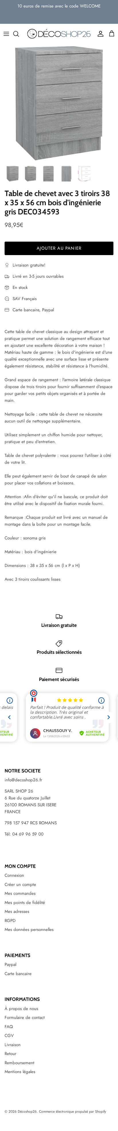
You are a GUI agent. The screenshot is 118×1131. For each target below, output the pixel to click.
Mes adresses (17, 911)
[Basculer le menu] (6, 34)
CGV (9, 1035)
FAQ (9, 1027)
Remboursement (19, 1063)
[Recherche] (19, 34)
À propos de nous (21, 1008)
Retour (10, 1053)
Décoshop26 (27, 1111)
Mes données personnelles (29, 929)
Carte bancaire (18, 973)
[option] (59, 103)
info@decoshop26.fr (23, 780)
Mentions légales (20, 1072)
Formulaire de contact (25, 1017)
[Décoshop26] (59, 34)
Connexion (14, 875)
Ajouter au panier (59, 248)
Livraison (13, 1045)
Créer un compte (20, 884)
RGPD (10, 920)
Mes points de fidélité (25, 902)
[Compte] (99, 34)
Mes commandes (20, 893)
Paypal (10, 964)
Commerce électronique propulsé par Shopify (72, 1111)
